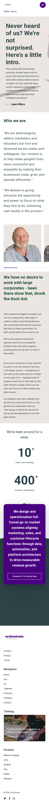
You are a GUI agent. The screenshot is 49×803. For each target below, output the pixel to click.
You (5, 679)
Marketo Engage (11, 755)
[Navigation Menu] (43, 5)
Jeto (6, 760)
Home (6, 11)
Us (5, 684)
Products (8, 693)
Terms (7, 660)
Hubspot (8, 778)
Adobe (7, 774)
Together (8, 688)
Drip (5, 769)
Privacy (7, 655)
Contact (7, 651)
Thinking (8, 698)
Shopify (7, 764)
